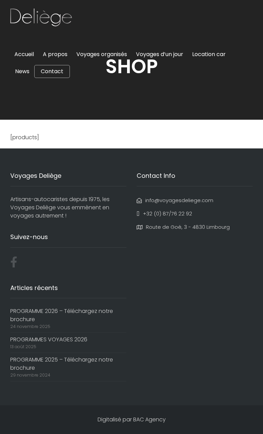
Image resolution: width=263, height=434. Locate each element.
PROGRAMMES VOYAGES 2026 (48, 339)
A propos (55, 54)
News (22, 71)
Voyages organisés (101, 54)
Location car (209, 54)
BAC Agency (149, 419)
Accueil (24, 54)
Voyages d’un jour (159, 54)
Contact (52, 71)
